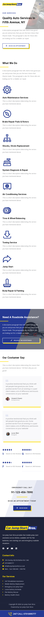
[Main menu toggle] (40, 4)
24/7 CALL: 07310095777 (24, 613)
